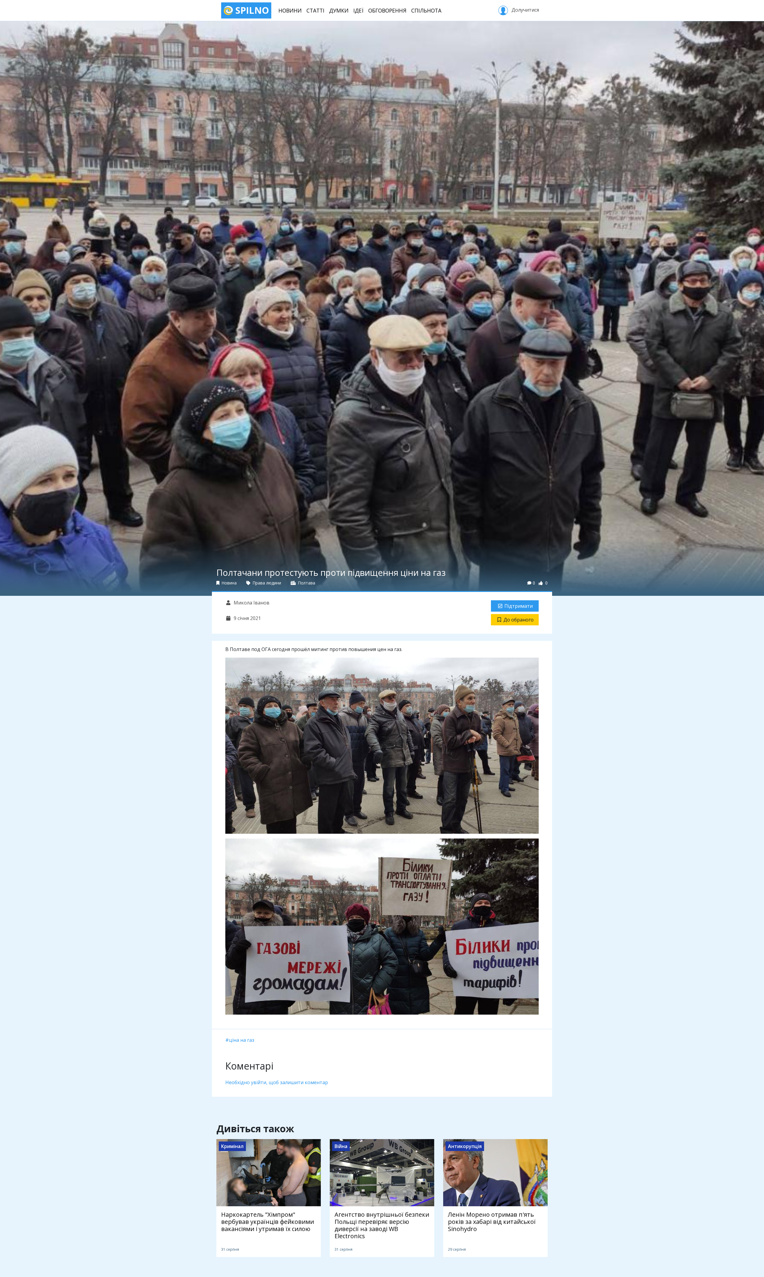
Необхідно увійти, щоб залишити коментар (276, 1082)
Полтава (306, 583)
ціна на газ (241, 1040)
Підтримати (518, 606)
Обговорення (387, 10)
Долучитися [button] (524, 10)
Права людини (266, 583)
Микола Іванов (250, 602)
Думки (339, 10)
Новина (229, 583)
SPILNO (251, 10)
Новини (290, 10)
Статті (315, 10)
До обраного (518, 619)
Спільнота (426, 10)
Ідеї (358, 10)
